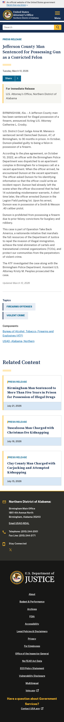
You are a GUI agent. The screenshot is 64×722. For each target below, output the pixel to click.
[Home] (21, 18)
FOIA (32, 616)
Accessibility (32, 624)
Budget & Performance (32, 601)
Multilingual (32, 683)
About (32, 594)
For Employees (32, 646)
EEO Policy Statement (32, 668)
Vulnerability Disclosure (32, 676)
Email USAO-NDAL (19, 523)
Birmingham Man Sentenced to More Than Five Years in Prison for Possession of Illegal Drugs (31, 392)
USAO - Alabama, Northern (18, 341)
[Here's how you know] (32, 4)
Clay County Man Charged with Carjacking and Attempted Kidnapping (31, 468)
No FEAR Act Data (32, 661)
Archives (32, 609)
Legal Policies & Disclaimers (32, 631)
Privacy (32, 638)
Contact (30, 708)
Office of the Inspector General (32, 653)
